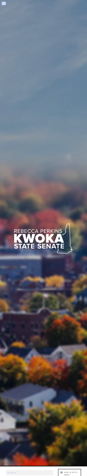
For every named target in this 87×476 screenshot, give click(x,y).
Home (10, 472)
